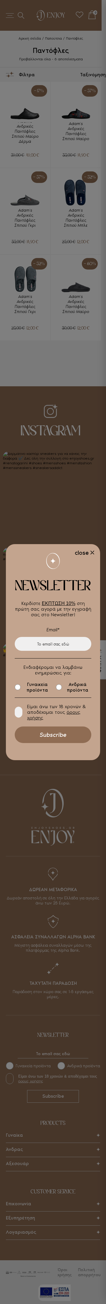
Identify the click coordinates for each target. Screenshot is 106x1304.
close (82, 552)
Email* (53, 629)
